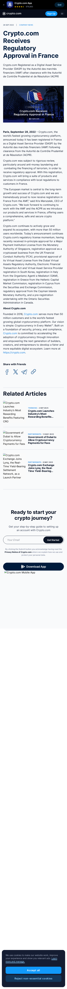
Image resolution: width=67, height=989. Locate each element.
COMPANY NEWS (26, 25)
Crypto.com (30, 314)
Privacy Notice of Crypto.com (18, 552)
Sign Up (51, 13)
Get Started (53, 540)
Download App (36, 566)
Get (59, 4)
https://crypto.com (14, 352)
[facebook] (7, 372)
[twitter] (15, 372)
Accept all (33, 970)
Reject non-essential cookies (33, 978)
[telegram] (24, 372)
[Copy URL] (33, 372)
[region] (33, 968)
